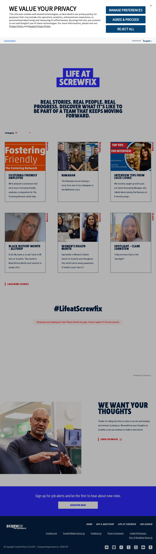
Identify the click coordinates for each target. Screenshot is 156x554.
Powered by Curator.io (142, 375)
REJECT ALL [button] (125, 29)
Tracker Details (10, 40)
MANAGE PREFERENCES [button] (125, 10)
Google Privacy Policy (39, 26)
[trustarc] (147, 40)
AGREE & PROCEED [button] (126, 19)
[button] (151, 5)
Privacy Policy (16, 26)
